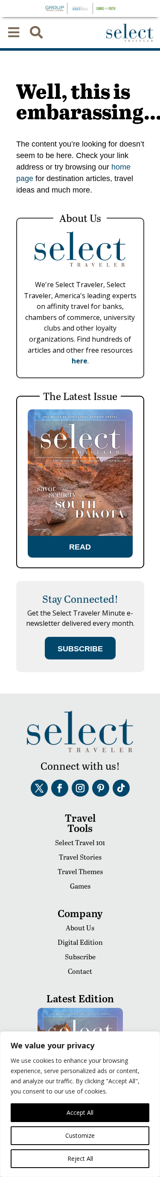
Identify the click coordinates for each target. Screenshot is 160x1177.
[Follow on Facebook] (59, 788)
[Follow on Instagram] (80, 788)
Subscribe (80, 956)
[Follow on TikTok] (121, 788)
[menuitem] (13, 32)
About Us (80, 927)
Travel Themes (80, 871)
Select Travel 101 (80, 842)
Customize (80, 1135)
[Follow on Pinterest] (100, 788)
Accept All (80, 1112)
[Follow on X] (39, 788)
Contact (80, 971)
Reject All (80, 1158)
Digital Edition (80, 942)
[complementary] (80, 1104)
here (79, 360)
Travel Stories (80, 856)
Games (80, 885)
